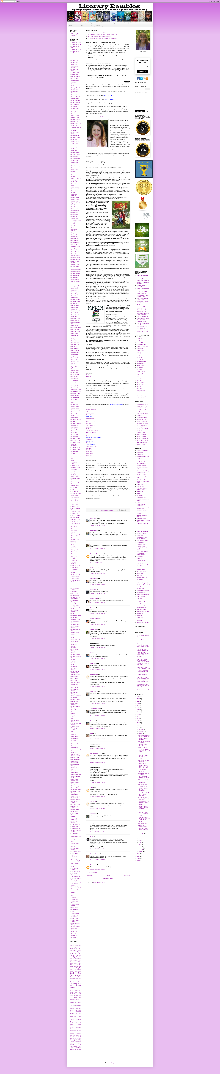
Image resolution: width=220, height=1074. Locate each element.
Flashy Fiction (74, 676)
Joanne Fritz (89, 411)
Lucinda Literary (75, 757)
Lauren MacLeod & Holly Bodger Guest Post (143, 314)
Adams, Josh (74, 60)
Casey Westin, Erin (76, 123)
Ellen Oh (139, 352)
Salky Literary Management (74, 814)
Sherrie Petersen (90, 413)
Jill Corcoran (140, 579)
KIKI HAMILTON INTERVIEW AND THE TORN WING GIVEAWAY (143, 813)
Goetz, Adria (74, 222)
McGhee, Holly (75, 348)
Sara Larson (140, 392)
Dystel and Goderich (74, 660)
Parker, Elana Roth (76, 391)
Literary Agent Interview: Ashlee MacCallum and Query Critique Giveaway (143, 645)
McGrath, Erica (75, 350)
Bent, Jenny (74, 86)
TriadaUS (73, 897)
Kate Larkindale (78, 1002)
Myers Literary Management (75, 783)
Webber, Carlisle (75, 536)
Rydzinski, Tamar (75, 440)
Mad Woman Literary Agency (75, 762)
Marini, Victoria (75, 339)
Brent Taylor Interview (142, 316)
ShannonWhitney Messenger (116, 404)
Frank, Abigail (74, 208)
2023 (138, 703)
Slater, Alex (74, 469)
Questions (77, 1021)
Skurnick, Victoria (75, 467)
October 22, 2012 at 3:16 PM (97, 762)
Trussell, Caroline (75, 515)
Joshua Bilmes (140, 581)
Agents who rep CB (76, 42)
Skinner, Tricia (75, 465)
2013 (138, 725)
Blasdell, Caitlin (75, 94)
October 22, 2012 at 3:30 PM (97, 782)
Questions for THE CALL (143, 429)
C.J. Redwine (140, 342)
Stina (91, 787)
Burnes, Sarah (75, 113)
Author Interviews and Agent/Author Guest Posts (114, 23)
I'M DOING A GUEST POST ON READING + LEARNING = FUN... (144, 819)
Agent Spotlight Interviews (91, 23)
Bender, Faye (74, 84)
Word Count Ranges (142, 442)
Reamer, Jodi (74, 404)
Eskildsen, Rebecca (74, 194)
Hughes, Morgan (75, 273)
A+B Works (74, 591)
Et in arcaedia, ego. (141, 567)
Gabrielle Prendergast (91, 432)
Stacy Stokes (73, 1038)
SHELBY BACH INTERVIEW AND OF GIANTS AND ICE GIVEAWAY (143, 765)
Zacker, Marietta (75, 578)
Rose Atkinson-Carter (74, 1030)
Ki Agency (73, 740)
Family (71, 993)
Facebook (88, 376)
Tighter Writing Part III (142, 438)
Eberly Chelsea (75, 187)
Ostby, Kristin (74, 386)
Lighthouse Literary (76, 749)
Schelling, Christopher (74, 445)
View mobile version (108, 878)
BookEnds (74, 617)
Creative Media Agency (75, 636)
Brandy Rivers (140, 340)
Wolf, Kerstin (74, 569)
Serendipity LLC (75, 826)
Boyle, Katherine (75, 102)
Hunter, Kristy (74, 277)
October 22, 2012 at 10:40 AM (97, 603)
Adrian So (72, 947)
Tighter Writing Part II (142, 436)
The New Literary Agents (143, 611)
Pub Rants (139, 598)
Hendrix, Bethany (75, 259)
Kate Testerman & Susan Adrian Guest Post (143, 324)
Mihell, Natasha (75, 359)
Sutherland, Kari (75, 497)
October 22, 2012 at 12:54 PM (97, 686)
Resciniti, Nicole (75, 413)
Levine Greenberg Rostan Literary (75, 746)
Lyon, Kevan (74, 325)
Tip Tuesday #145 (142, 823)
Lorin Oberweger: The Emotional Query (143, 802)
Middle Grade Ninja (141, 476)
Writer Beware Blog (141, 518)
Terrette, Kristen (75, 506)
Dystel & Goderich (141, 560)
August (140, 836)
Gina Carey (89, 434)
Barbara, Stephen (75, 76)
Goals (75, 993)
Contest (75, 983)
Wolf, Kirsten (74, 571)
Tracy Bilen (72, 1041)
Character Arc (140, 415)
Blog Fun (78, 968)
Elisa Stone (78, 992)
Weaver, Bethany (75, 534)
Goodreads (100, 116)
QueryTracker (140, 495)
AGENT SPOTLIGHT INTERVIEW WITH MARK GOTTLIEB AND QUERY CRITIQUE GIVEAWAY (143, 669)
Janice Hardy (140, 359)
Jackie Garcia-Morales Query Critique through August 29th (102, 34)
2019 (138, 712)
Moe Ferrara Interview (142, 305)
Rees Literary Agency (74, 807)
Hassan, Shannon (75, 250)
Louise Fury (140, 586)
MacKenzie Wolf (75, 759)
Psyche (92, 608)
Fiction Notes (140, 460)
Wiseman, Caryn (75, 565)
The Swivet (139, 615)
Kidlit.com (139, 469)
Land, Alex (74, 309)
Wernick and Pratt (75, 926)
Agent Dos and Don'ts (142, 404)
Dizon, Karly (74, 169)
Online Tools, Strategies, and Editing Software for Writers (143, 481)
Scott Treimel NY (75, 824)
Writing (72, 1049)
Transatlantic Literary (74, 894)
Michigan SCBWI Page (97, 25)
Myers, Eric (74, 367)
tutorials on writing (146, 215)
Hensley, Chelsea (75, 264)
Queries (72, 1021)
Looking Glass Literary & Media (75, 755)
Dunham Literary (75, 654)
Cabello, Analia (75, 115)
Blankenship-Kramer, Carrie (75, 92)
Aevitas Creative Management (75, 598)
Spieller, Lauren (75, 485)
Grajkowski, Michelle (74, 230)
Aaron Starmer (78, 943)
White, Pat (74, 560)
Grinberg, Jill (74, 238)
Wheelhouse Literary (74, 929)
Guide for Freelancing (142, 465)
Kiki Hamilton (140, 375)
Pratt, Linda (74, 399)
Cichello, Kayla (75, 141)
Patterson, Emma (75, 393)
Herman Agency (75, 701)
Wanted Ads (75, 1044)
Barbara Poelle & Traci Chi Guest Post (142, 286)
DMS (91, 837)
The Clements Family (95, 753)
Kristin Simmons (141, 378)
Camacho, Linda (75, 117)
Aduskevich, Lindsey (74, 66)
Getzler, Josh (74, 218)
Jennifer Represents (142, 577)
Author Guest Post (75, 964)
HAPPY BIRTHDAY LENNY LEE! (143, 770)
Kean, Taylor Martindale (74, 289)
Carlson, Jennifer (75, 119)
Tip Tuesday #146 (142, 784)
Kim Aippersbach (90, 442)
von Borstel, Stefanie (74, 531)
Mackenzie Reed (74, 1008)
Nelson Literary (75, 786)
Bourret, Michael (75, 96)
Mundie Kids (89, 427)
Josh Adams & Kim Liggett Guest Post (141, 307)
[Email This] (120, 510)
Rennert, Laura (75, 412)
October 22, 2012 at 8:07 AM (97, 548)
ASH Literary (74, 593)
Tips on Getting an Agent (143, 440)
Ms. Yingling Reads (91, 428)
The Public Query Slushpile (141, 512)
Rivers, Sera (74, 417)
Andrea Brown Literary (74, 601)
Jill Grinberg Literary (74, 730)
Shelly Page (72, 1035)
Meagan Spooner (141, 390)
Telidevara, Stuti (75, 502)
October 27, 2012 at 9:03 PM (97, 859)
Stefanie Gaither (141, 397)
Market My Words (141, 474)
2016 (138, 718)
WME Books (74, 918)
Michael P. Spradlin (74, 1014)
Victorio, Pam (74, 527)
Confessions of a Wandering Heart (141, 554)
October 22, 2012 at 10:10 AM (97, 593)
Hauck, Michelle (75, 251)
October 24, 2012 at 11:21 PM (97, 849)
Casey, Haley (74, 125)
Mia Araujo (78, 1013)
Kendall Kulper (140, 373)
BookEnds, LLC (141, 544)
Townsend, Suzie (75, 511)
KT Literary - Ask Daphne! (143, 585)
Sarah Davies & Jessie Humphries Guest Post (142, 330)
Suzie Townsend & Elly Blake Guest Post (142, 276)
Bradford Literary (75, 621)
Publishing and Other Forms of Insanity (142, 489)
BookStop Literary (75, 619)
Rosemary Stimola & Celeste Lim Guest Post (143, 279)
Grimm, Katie (74, 236)
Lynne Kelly (72, 1007)
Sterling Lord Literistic (74, 845)
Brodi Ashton (72, 978)
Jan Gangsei (72, 1000)
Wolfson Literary (75, 932)
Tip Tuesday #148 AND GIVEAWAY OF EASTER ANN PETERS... (144, 743)
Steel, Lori (73, 489)
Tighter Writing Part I (142, 434)
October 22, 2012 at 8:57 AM (97, 573)
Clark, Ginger (74, 143)
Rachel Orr (78, 1022)
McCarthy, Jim (75, 342)
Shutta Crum (72, 1036)
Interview (77, 997)
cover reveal (72, 1051)
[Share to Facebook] (125, 510)
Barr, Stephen (74, 78)
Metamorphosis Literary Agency (75, 780)
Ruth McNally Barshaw (96, 554)
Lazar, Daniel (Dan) (76, 314)
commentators (144, 628)
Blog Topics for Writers (142, 413)
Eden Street (74, 666)
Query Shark (140, 491)
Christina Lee (93, 543)
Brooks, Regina (75, 108)
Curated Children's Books (143, 456)
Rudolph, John (75, 434)
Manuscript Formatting (142, 423)
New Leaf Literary (75, 787)
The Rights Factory (76, 881)
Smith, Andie (74, 473)
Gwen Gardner (94, 691)
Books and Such (141, 546)
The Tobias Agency (76, 887)
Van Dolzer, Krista (75, 523)
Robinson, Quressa (76, 419)
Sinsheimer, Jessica (74, 462)
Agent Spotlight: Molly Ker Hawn (143, 798)
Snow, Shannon (75, 476)
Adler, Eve (74, 64)
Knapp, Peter (74, 297)
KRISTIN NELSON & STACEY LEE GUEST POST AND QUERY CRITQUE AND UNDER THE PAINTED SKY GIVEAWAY (142, 653)
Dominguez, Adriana (74, 175)
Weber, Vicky (74, 537)
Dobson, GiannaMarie (74, 172)
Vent (72, 911)
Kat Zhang (139, 369)
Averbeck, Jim (75, 72)
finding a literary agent (147, 216)
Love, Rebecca (75, 320)
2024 (138, 701)
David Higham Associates (74, 643)
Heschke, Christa (75, 271)
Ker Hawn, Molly (75, 292)
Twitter (88, 375)
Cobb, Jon (73, 148)
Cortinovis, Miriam (75, 154)
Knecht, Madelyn (75, 299)
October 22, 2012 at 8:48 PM (97, 818)
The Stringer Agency (74, 884)
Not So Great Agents (142, 425)
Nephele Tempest (141, 592)
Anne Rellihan (78, 961)
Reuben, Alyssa (75, 415)
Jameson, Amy (75, 285)
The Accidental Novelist (92, 430)
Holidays (76, 995)
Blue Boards (140, 454)
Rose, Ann (74, 431)
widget (148, 628)
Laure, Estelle (74, 313)
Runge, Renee (74, 436)
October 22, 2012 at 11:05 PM (97, 832)
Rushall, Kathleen (75, 438)
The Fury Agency (75, 871)
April (140, 844)
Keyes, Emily (74, 294)
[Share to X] (123, 510)
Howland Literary (75, 709)
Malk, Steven (74, 333)
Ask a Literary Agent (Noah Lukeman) (142, 538)
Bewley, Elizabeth (75, 87)
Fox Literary (74, 680)
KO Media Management (74, 735)
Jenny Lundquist (141, 365)
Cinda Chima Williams (142, 346)
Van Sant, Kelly (75, 525)
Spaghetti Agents (141, 432)
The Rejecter (140, 613)
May (140, 842)
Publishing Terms (141, 427)
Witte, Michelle (75, 567)
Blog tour (73, 969)
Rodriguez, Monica (76, 423)
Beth (91, 733)
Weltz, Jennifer (75, 550)
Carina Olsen (93, 629)
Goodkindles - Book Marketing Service (142, 462)
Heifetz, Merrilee (75, 255)
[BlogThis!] (122, 510)
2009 (138, 858)
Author (79, 963)
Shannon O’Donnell (91, 409)
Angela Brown (94, 674)
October (141, 733)
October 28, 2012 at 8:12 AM (97, 869)
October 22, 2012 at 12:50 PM (97, 658)
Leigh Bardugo (140, 382)
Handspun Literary (75, 699)
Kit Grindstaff (140, 377)
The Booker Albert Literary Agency (75, 862)
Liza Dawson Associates (74, 751)
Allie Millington (73, 960)
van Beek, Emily (75, 519)
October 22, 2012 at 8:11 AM (97, 562)
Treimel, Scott (74, 513)
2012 (138, 727)
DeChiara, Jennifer (76, 164)
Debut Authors (75, 986)
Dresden (73, 652)
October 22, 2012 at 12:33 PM (97, 624)
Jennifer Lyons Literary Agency (75, 727)
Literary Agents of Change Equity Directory (143, 471)
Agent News (73, 948)
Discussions (73, 989)
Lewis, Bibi (74, 316)
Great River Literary (76, 695)
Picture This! (140, 484)
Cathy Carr (75, 981)
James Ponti (78, 999)
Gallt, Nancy (74, 216)
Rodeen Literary (75, 809)
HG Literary (74, 697)
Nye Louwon (89, 436)
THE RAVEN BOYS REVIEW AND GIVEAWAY (143, 781)
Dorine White (93, 578)
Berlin (72, 613)
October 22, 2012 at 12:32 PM (97, 613)
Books (79, 977)
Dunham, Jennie (75, 182)
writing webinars (146, 213)
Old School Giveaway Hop (143, 689)
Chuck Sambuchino (141, 344)
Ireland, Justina (75, 279)
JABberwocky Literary (74, 717)
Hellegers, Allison (75, 257)
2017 (138, 716)
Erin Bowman (140, 356)
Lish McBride (78, 1005)
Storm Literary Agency (74, 854)
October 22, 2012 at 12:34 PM (97, 638)
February (141, 849)
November (141, 731)
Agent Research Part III (142, 410)
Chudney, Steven (75, 137)
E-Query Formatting (142, 417)
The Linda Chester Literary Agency (76, 879)
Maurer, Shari (74, 340)
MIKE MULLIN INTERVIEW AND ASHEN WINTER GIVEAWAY (143, 807)
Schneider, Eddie (75, 449)
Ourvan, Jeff (74, 387)
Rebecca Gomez (94, 854)
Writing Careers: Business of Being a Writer (143, 521)
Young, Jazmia (75, 576)
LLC (72, 742)
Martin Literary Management (75, 771)
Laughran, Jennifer (76, 311)
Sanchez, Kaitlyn (75, 442)
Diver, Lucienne (75, 167)
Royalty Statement (141, 430)
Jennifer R (93, 801)
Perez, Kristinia (75, 395)
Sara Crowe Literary (74, 822)
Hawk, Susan (74, 253)
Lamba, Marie (74, 307)
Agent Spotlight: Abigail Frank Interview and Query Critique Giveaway (143, 686)
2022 (138, 705)
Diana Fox (139, 558)
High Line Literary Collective (75, 704)
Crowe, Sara (74, 156)
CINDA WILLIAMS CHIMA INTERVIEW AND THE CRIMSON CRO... (144, 750)
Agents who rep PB (76, 44)
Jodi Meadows (78, 1000)
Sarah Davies (140, 604)
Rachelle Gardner (141, 600)
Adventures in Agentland (143, 531)
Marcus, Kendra (75, 337)
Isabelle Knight (73, 999)
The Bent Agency (75, 860)
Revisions (72, 1028)
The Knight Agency (76, 876)
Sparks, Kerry (74, 483)
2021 (138, 707)
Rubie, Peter (74, 433)
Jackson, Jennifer (75, 283)
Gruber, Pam (74, 240)
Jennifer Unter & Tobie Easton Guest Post (142, 292)
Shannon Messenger (142, 396)
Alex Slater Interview (142, 321)
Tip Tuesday (77, 1040)
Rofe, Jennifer (74, 425)
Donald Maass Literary (75, 650)
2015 (138, 720)
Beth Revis (139, 339)
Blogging (72, 971)
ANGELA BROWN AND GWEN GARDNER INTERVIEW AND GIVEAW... (144, 737)
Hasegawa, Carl (75, 248)
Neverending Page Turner (143, 594)
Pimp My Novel (140, 486)
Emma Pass (140, 354)
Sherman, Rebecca (76, 455)
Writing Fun (74, 935)
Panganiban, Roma (76, 389)
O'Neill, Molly (74, 378)
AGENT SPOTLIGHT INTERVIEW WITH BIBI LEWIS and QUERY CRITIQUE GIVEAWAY (143, 679)
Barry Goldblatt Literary (142, 540)
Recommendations (74, 1025)
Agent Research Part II (142, 408)
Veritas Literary (75, 913)
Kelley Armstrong (141, 371)
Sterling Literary (75, 843)
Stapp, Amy (74, 487)
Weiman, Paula (75, 539)
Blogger (113, 1063)
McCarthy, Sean (75, 344)
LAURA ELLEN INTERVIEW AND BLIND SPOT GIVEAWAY (143, 756)
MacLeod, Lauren (75, 331)
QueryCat (139, 493)
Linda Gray (93, 663)
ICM (72, 711)
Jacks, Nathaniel (75, 281)
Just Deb (88, 420)
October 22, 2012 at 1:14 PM (97, 703)
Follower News (134, 23)
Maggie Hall (140, 384)
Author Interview (74, 966)
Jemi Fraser (89, 448)
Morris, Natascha (75, 365)
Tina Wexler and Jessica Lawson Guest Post (143, 310)
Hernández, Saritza (76, 269)
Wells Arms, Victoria (74, 545)
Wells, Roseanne (75, 548)
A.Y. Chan (72, 943)
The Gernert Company (74, 874)
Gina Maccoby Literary (75, 690)
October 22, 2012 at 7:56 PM (97, 808)
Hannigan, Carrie (75, 246)
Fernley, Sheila (75, 199)
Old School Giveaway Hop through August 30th (99, 36)
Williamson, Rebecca (74, 562)
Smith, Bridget (75, 474)
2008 (138, 860)
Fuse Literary (74, 684)
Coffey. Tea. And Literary (143, 551)
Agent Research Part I (142, 406)
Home (70, 23)
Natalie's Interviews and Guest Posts (79, 25)
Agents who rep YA (76, 49)
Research (72, 1027)
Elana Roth (139, 566)
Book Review (73, 977)
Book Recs (78, 975)
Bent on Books (140, 542)
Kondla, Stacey (75, 303)
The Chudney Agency (74, 865)
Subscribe (142, 71)
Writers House (74, 933)
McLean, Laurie (75, 354)
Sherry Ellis (78, 1035)
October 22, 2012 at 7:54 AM (97, 538)
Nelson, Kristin (75, 368)
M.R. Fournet (78, 1007)
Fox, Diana (74, 207)
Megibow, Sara (75, 356)
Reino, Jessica (75, 408)
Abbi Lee (72, 945)
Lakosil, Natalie (75, 305)
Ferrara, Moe (74, 201)
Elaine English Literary (142, 564)
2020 (138, 709)
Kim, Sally (74, 295)
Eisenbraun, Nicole (76, 189)
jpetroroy (92, 813)
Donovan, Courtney (76, 178)
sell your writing (146, 217)
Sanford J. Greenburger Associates (74, 818)
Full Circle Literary (75, 682)
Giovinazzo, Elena (76, 220)
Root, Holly (74, 429)
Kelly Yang (72, 1003)
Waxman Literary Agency (143, 622)
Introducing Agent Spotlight (75, 34)
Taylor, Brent (74, 501)
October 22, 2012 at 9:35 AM (97, 584)
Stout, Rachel (74, 495)
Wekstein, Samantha (73, 542)
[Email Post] (117, 510)
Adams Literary (75, 595)
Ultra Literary (74, 907)
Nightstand (139, 478)
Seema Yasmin (78, 1033)
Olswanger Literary (76, 789)
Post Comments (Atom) (99, 882)
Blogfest (79, 969)
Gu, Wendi (74, 244)
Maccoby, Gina (75, 329)
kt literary (73, 937)
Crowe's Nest (140, 556)
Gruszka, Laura (75, 242)
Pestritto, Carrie (75, 397)
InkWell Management (74, 714)
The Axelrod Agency (74, 857)
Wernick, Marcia (75, 552)
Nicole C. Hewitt (77, 1016)
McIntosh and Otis (76, 774)
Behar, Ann (74, 82)
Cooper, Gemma (75, 152)
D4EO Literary (74, 641)
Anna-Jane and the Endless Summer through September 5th (103, 38)
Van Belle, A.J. (75, 521)
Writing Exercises (141, 444)
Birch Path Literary (76, 615)
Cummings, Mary (75, 158)
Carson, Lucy (74, 121)
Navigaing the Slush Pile (143, 590)
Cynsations (139, 458)
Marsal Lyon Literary (74, 768)
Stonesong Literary (76, 851)
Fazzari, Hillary (75, 197)
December (141, 729)
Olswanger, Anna (75, 382)
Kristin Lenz (93, 567)
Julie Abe (72, 1002)
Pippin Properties (75, 799)
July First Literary (75, 733)
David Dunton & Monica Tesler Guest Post (142, 302)
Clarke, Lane (74, 145)
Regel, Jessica (75, 406)
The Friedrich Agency (74, 869)
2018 (138, 714)
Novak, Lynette (75, 374)
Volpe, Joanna (74, 528)
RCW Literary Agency (74, 802)
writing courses (145, 218)
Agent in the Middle (141, 533)
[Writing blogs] (142, 211)
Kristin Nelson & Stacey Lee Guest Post (143, 319)
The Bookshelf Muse (142, 510)
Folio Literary (74, 678)
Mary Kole (139, 388)
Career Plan (73, 980)
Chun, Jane (74, 139)
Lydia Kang (93, 589)
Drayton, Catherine (76, 180)
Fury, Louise (74, 214)
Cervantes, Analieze (74, 129)
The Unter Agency (75, 889)
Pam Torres (88, 423)
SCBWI (138, 502)
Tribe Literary (74, 899)
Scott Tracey (140, 394)
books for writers (146, 214)
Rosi (91, 652)
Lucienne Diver (140, 588)
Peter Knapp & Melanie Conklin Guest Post (142, 299)
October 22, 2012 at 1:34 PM (97, 716)
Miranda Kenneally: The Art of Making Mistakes (144, 794)
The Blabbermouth (141, 607)
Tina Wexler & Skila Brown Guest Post (142, 327)
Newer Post (90, 875)
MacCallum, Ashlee (76, 327)
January (141, 851)
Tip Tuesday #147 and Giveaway (143, 761)
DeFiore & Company (73, 647)
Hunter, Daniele (75, 275)
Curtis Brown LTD (75, 639)
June (140, 840)
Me (76, 1010)
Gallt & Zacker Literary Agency (75, 686)
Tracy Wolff (77, 1041)
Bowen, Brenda (75, 98)
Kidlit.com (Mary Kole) (142, 583)
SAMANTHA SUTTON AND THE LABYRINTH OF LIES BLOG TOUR (143, 775)
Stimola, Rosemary (76, 493)
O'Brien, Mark (74, 376)
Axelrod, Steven (75, 74)
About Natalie (78, 23)
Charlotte (92, 864)
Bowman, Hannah (75, 100)
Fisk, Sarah (74, 205)
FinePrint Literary (75, 674)
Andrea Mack (89, 439)
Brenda (92, 721)
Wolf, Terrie (74, 573)
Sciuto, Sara (74, 451)
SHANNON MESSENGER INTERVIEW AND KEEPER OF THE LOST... (143, 828)
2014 (138, 723)
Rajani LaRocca (75, 1024)
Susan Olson (89, 455)
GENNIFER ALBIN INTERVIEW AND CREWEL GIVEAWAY (143, 788)
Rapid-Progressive (141, 602)
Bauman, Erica (75, 80)
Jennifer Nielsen (141, 363)
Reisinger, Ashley (75, 410)
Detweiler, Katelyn (75, 166)
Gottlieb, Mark (74, 227)
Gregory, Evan (75, 232)
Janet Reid (139, 575)
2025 (138, 699)
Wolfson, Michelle (75, 574)
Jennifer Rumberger (90, 425)
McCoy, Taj (74, 346)
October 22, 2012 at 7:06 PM (97, 796)
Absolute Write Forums (142, 450)
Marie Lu (139, 386)
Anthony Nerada (73, 963)
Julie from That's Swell (91, 446)
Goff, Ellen (74, 224)
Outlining (72, 1018)
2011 (138, 854)
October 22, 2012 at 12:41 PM (97, 647)
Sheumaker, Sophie (76, 457)
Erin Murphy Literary (74, 668)
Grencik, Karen (75, 234)
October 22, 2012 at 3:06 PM (97, 748)
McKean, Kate (75, 352)
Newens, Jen (74, 372)
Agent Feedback (78, 947)
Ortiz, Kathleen (75, 384)
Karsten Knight (140, 367)
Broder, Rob (74, 106)
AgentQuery (140, 452)
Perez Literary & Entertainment (75, 796)
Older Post (127, 875)
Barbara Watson (90, 418)
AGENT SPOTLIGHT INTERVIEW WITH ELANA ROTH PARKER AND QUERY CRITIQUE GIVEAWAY (143, 662)
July (140, 838)
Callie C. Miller (78, 978)
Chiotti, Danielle (75, 135)
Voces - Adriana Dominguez (141, 619)
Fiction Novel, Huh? (142, 419)
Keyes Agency (75, 738)
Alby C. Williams (78, 958)
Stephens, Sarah (75, 491)
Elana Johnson (140, 350)
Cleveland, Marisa (75, 147)
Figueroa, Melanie (75, 203)
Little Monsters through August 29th (96, 32)
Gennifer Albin (140, 358)
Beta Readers (140, 411)
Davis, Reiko (74, 162)
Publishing (78, 1019)
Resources (78, 1027)
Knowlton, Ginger (75, 301)
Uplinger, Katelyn (75, 517)
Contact (142, 23)
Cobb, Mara (74, 150)
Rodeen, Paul (74, 421)
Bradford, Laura (75, 104)
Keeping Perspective (142, 421)
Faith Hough (89, 451)
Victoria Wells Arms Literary (74, 915)
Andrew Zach (140, 535)
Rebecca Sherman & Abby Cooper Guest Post (143, 289)
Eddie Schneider (141, 562)
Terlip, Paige (74, 504)
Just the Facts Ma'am (142, 467)
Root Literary (74, 811)
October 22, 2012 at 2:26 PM (97, 739)
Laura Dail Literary (75, 744)
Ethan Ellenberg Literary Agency (75, 672)
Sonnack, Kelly (75, 482)
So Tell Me (78, 1036)
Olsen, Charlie (74, 380)
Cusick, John (74, 160)
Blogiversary (78, 971)
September (141, 833)
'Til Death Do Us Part (142, 674)
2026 (138, 696)
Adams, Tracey (75, 62)
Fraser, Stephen (75, 210)
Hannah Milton (94, 598)
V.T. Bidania (78, 1043)
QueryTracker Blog (141, 497)
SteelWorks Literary (74, 840)
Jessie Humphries (95, 708)
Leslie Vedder (73, 1005)
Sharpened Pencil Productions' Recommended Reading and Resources (143, 506)
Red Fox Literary (75, 804)
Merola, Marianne (75, 358)
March (140, 846)
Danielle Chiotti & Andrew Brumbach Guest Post (143, 296)
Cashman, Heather (76, 127)
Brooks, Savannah (76, 110)
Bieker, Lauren (75, 89)
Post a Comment (93, 872)
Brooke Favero (89, 414)
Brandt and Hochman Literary (75, 623)
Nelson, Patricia (75, 370)
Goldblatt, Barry (75, 226)
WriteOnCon (78, 1047)
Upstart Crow (74, 909)
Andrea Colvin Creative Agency (75, 604)
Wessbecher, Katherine (74, 554)
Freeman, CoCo (75, 212)
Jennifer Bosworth (141, 361)
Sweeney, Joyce (75, 499)
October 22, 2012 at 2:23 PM (97, 728)
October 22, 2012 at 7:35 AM (97, 525)
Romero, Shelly (75, 427)
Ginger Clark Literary (74, 693)
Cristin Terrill (140, 348)
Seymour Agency (75, 828)
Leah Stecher (78, 1003)
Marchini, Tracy (75, 335)
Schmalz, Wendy (75, 447)
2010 (138, 856)
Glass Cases (140, 573)
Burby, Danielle (75, 112)
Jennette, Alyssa (75, 286)
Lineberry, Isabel (75, 318)
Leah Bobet (139, 380)
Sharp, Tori (74, 453)
